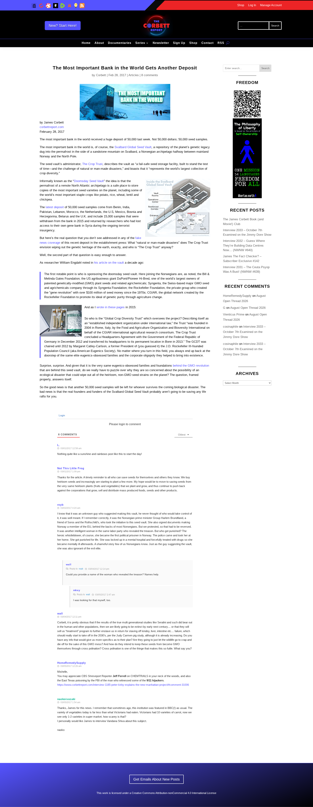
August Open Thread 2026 (248, 307)
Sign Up (179, 43)
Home (86, 43)
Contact (207, 43)
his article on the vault (109, 262)
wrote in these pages (111, 307)
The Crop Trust (92, 164)
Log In (252, 5)
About (99, 43)
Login (61, 415)
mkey (76, 590)
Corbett (101, 75)
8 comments (149, 75)
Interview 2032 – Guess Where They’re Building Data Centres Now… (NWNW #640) (244, 245)
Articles (133, 75)
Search (265, 68)
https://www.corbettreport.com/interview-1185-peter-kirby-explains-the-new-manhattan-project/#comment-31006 (123, 684)
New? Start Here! (63, 26)
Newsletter (161, 43)
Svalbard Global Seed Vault (132, 147)
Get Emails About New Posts (156, 779)
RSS (221, 43)
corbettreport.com (52, 127)
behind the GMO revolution (191, 365)
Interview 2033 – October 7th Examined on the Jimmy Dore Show (244, 332)
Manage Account (271, 5)
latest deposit (55, 207)
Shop (240, 5)
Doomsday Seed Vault (89, 181)
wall (88, 594)
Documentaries (119, 43)
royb (81, 568)
